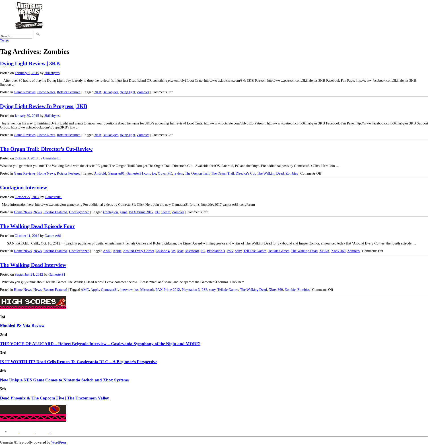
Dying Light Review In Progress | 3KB (43, 106)
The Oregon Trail (197, 173)
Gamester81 (51, 158)
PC (169, 173)
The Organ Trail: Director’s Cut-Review (46, 149)
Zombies (143, 92)
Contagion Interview (23, 187)
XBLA (324, 251)
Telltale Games (278, 251)
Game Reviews (24, 92)
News (37, 212)
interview (126, 289)
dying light (127, 92)
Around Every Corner (138, 251)
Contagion (110, 212)
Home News (46, 92)
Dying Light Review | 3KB (30, 63)
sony (238, 251)
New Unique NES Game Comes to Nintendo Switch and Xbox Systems (64, 380)
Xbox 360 (338, 251)
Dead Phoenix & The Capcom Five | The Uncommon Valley (54, 398)
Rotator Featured (68, 92)
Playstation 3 (216, 251)
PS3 (204, 289)
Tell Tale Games (254, 251)
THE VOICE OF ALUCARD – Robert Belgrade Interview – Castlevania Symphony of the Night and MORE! (100, 343)
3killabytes (52, 73)
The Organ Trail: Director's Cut (233, 173)
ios (154, 173)
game (123, 212)
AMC (107, 251)
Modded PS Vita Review (22, 325)
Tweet (4, 41)
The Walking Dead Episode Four (37, 226)
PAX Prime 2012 (141, 212)
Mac (180, 251)
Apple (117, 251)
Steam (165, 212)
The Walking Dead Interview (33, 265)
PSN (230, 251)
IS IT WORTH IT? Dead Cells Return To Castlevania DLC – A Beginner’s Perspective (78, 361)
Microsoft (192, 251)
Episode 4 (163, 251)
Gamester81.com (138, 173)
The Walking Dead (270, 173)
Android (100, 173)
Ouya (162, 173)
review (178, 173)
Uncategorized (79, 212)
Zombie (290, 289)
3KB (97, 92)
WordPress (58, 442)
